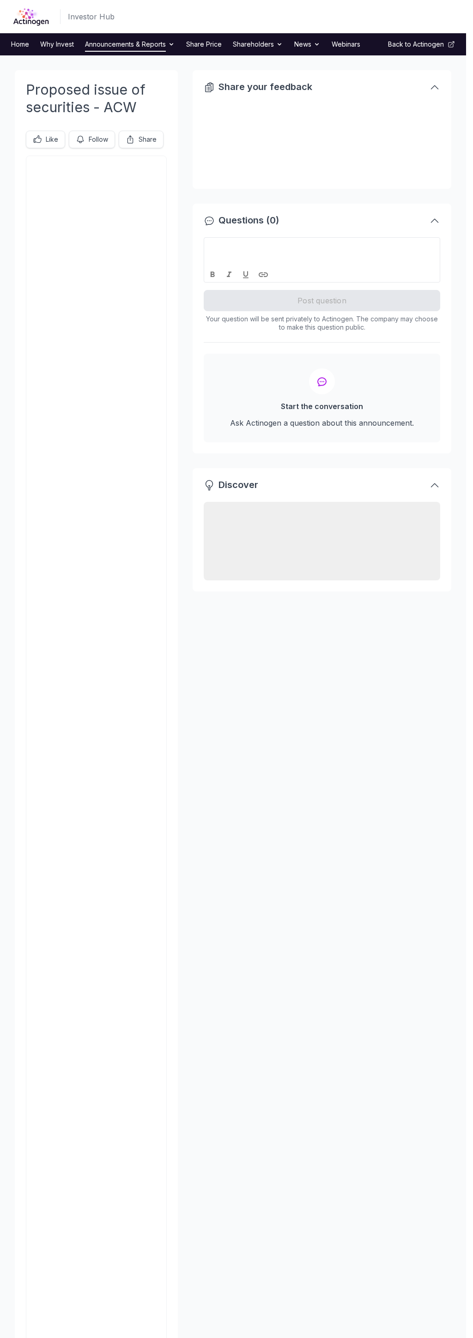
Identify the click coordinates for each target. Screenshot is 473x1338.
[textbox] (322, 246)
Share (148, 139)
